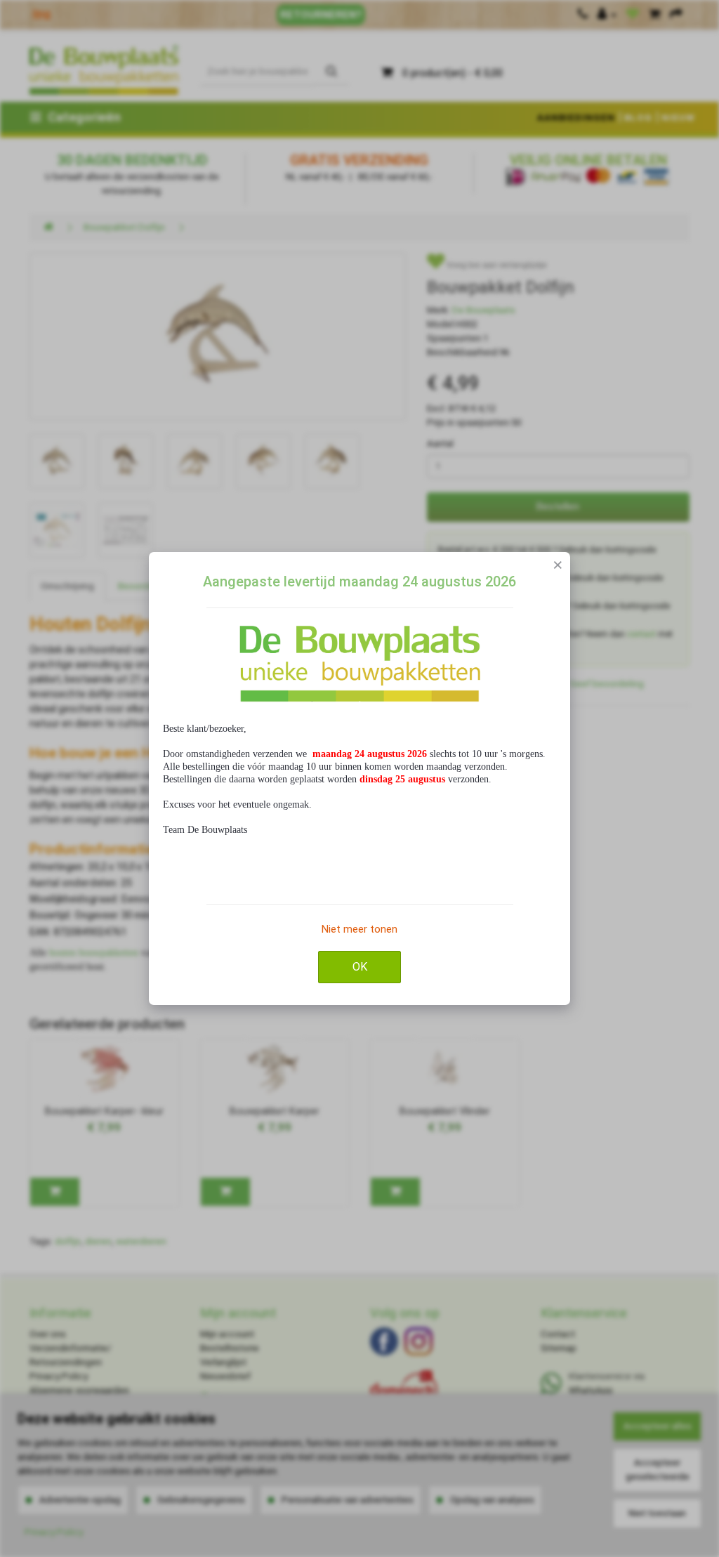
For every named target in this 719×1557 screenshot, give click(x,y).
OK (359, 966)
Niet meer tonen (359, 929)
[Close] (558, 564)
